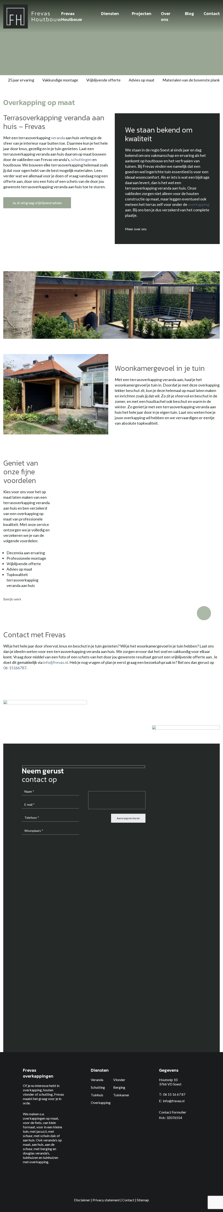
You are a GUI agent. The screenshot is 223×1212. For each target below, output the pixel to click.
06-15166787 (14, 667)
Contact (128, 1200)
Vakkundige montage (60, 80)
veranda (58, 137)
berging (46, 1149)
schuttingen (81, 159)
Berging (119, 1087)
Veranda (97, 1080)
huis (41, 1144)
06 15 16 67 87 (174, 1094)
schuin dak (48, 1136)
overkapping (198, 204)
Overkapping (101, 1102)
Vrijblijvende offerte (103, 80)
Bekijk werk (12, 599)
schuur (27, 1136)
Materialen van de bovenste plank (191, 80)
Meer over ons (136, 229)
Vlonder (119, 1080)
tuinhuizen (30, 1157)
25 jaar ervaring (21, 80)
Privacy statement (106, 1200)
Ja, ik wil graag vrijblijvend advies (37, 203)
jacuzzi (41, 1131)
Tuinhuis (97, 1095)
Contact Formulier (172, 1112)
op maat (52, 1118)
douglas (29, 1153)
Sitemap (143, 1200)
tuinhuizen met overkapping (40, 1159)
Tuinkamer (121, 1095)
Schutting (98, 1087)
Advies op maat (141, 80)
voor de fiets (32, 1122)
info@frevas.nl (55, 662)
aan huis (29, 1140)
